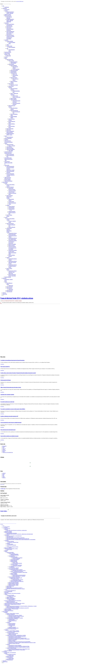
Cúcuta (3, 449)
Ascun (3, 476)
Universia (4, 473)
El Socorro (4, 450)
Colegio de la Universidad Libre (7, 452)
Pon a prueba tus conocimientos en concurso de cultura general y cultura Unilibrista (13, 409)
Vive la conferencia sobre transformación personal (8, 429)
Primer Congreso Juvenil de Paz (5, 366)
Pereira (3, 451)
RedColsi (3, 477)
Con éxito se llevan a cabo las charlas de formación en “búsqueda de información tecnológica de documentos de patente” (18, 373)
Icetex (3, 475)
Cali (3, 447)
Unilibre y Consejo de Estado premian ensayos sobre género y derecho (11, 387)
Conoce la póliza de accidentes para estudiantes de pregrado (9, 436)
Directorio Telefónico (4, 511)
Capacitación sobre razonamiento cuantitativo (7, 394)
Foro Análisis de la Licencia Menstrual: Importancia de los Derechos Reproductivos (12, 360)
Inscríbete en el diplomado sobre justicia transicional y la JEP (9, 416)
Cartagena (4, 448)
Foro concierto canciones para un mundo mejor (7, 401)
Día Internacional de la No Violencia (6, 380)
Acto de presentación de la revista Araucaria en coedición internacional (11, 422)
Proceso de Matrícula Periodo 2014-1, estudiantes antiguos (16, 298)
